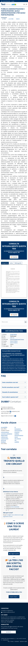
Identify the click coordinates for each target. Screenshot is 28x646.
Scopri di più (13, 596)
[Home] (11, 4)
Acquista (14, 257)
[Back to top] (25, 643)
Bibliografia (18, 263)
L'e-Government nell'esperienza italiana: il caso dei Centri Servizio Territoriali (13, 355)
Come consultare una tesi (10, 382)
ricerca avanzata (15, 507)
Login (12, 1)
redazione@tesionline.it (9, 408)
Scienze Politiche (14, 341)
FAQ (9, 641)
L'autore (10, 19)
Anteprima (5, 263)
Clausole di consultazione (10, 392)
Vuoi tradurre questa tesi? (10, 397)
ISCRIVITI (8, 632)
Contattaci (16, 641)
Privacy (12, 641)
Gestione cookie (23, 641)
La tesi (4, 19)
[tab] (14, 382)
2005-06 (12, 337)
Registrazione (6, 1)
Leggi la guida (15, 553)
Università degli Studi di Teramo (17, 339)
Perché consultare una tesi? (10, 387)
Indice (18, 19)
